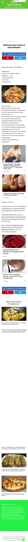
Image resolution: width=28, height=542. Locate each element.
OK (23, 540)
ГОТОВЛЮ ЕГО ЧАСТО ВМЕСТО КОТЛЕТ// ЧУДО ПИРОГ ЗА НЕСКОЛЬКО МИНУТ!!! (13, 227)
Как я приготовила (14, 3)
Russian (17, 0)
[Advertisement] (14, 26)
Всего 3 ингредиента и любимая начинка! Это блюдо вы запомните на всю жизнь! (14, 448)
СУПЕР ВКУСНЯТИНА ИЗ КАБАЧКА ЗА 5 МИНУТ (13, 494)
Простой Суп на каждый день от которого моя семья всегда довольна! (14, 208)
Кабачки (4, 67)
